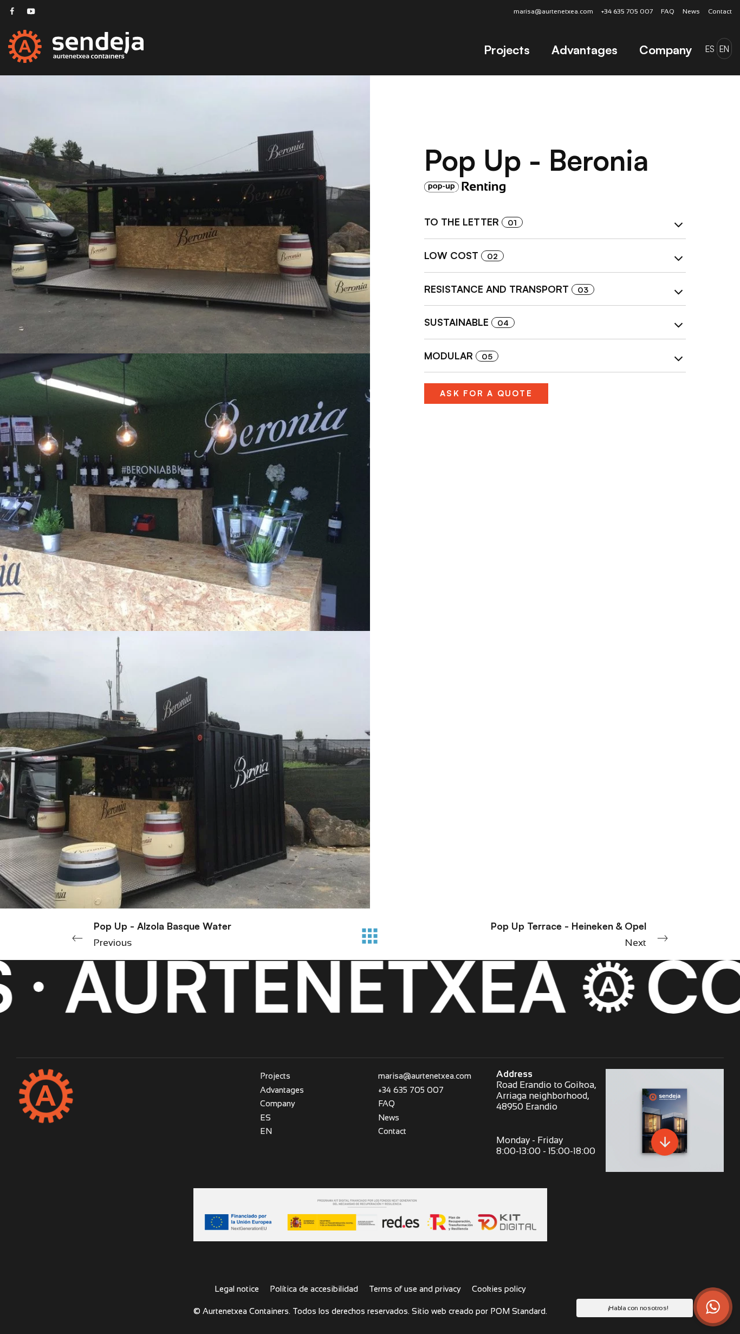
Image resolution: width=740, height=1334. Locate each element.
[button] (713, 1307)
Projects (275, 1075)
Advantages (282, 1089)
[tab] (555, 223)
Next (568, 934)
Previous (162, 934)
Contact (392, 1131)
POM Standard (518, 1311)
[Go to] (12, 10)
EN (266, 1131)
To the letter (470, 222)
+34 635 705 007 (411, 1089)
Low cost (461, 255)
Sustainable (466, 322)
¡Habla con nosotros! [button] (638, 1308)
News (388, 1117)
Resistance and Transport (506, 289)
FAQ (386, 1103)
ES (265, 1117)
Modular (458, 356)
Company (277, 1103)
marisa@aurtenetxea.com (424, 1075)
